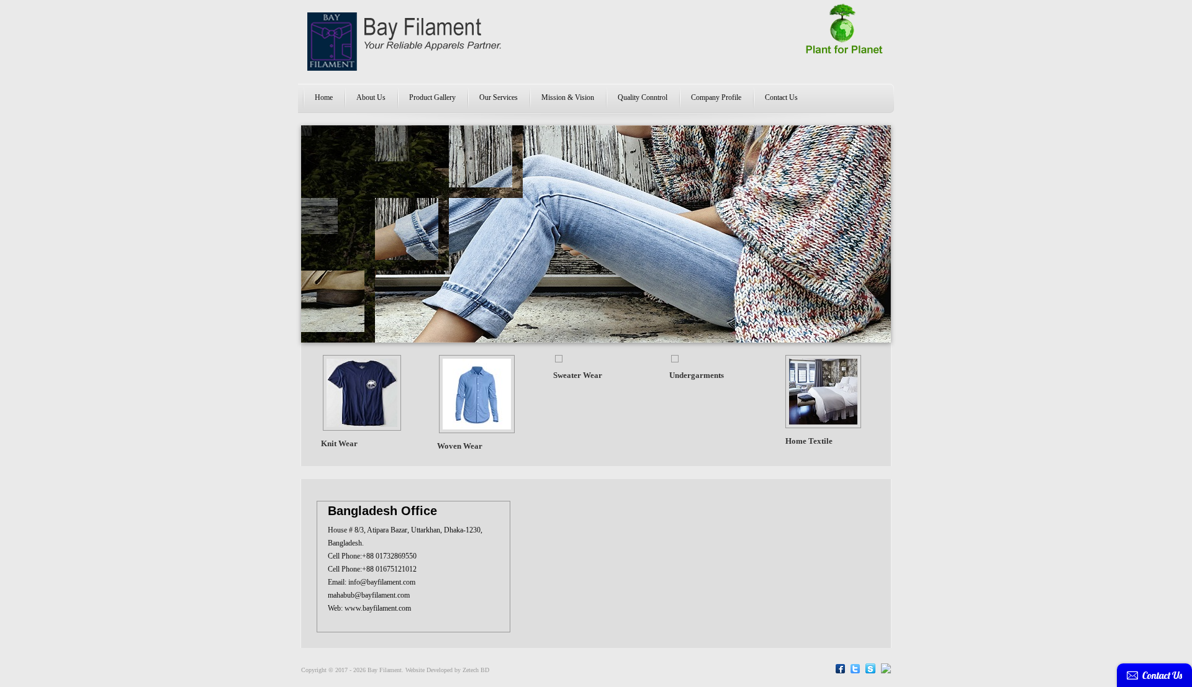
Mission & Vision (567, 97)
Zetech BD (476, 670)
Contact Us (781, 97)
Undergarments (696, 375)
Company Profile (716, 97)
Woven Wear (459, 446)
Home (324, 97)
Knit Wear (339, 443)
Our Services (498, 97)
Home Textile (809, 441)
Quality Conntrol (642, 97)
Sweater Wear (577, 375)
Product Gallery (432, 97)
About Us (371, 97)
